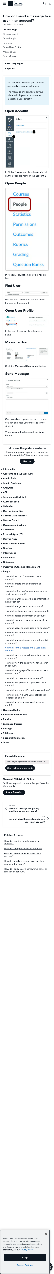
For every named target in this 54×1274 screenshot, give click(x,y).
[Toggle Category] (2, 469)
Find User (8, 43)
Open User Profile (12, 47)
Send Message (10, 56)
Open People (9, 38)
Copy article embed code (20, 768)
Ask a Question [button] (14, 792)
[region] (25, 1252)
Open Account (10, 34)
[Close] (46, 1234)
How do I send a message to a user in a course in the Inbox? (24, 862)
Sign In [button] (27, 461)
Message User (10, 51)
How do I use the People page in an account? (22, 842)
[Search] (44, 3)
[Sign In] (49, 3)
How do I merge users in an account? (23, 848)
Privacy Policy (27, 1250)
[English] (15, 3)
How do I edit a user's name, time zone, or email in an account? (25, 870)
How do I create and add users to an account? (22, 855)
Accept (24, 1257)
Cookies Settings (25, 1265)
